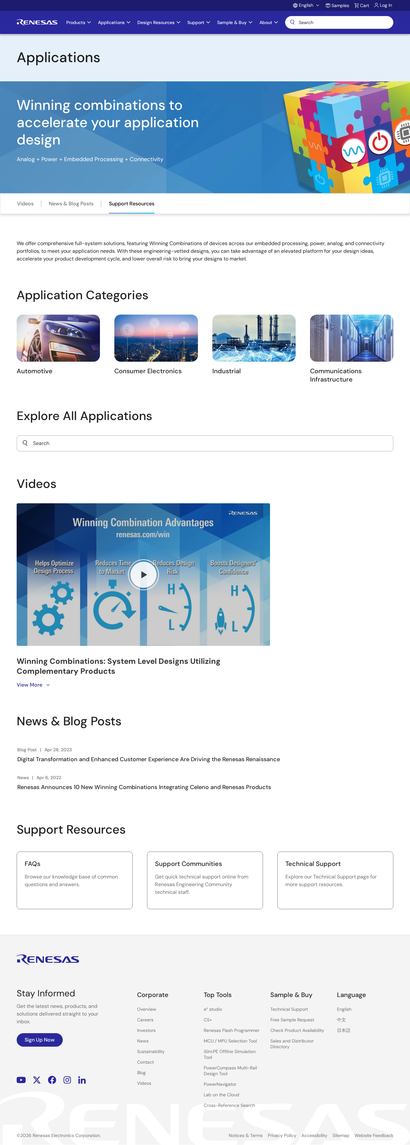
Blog (141, 1072)
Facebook (52, 1079)
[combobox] (205, 443)
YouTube (21, 1079)
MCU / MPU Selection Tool (230, 1041)
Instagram (67, 1079)
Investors (146, 1030)
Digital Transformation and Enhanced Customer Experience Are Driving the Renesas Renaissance (148, 759)
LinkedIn (82, 1079)
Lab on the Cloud (221, 1095)
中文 (341, 1020)
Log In (386, 5)
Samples (340, 5)
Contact (145, 1062)
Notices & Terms (246, 1135)
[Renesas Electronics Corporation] (37, 22)
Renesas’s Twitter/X (37, 1079)
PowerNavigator (220, 1084)
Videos (25, 203)
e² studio (213, 1009)
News (143, 1041)
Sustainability (151, 1051)
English (344, 1009)
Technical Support (289, 1009)
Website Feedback (374, 1135)
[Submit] (25, 443)
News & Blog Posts (71, 203)
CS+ (208, 1020)
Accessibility (314, 1135)
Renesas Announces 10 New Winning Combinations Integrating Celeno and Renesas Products (144, 787)
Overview (146, 1009)
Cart (364, 5)
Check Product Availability (297, 1030)
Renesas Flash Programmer (231, 1030)
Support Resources (131, 203)
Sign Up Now (40, 1039)
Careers (145, 1020)
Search (339, 22)
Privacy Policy (282, 1135)
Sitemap (340, 1135)
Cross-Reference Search (229, 1105)
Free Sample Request (292, 1020)
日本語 (343, 1030)
